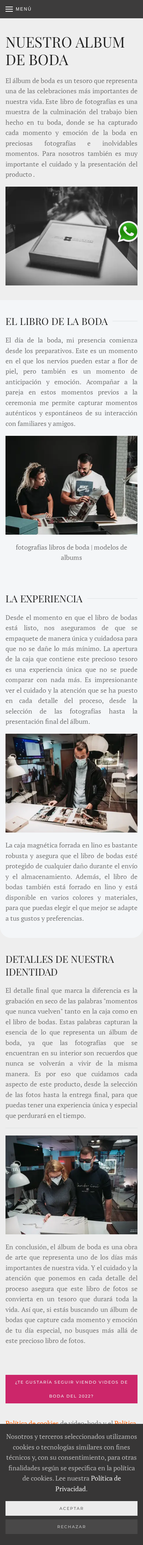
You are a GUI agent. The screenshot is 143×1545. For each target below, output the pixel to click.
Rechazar (71, 1526)
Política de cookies (32, 1423)
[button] (19, 9)
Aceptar (71, 1508)
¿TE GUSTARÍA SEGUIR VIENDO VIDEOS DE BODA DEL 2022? (71, 1389)
